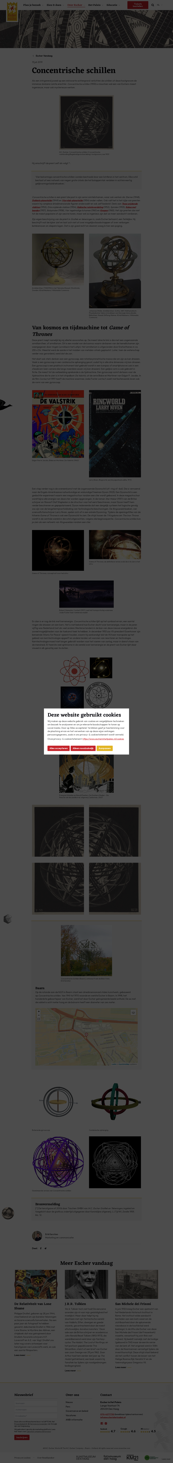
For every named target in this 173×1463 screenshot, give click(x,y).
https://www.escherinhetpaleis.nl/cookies (103, 738)
